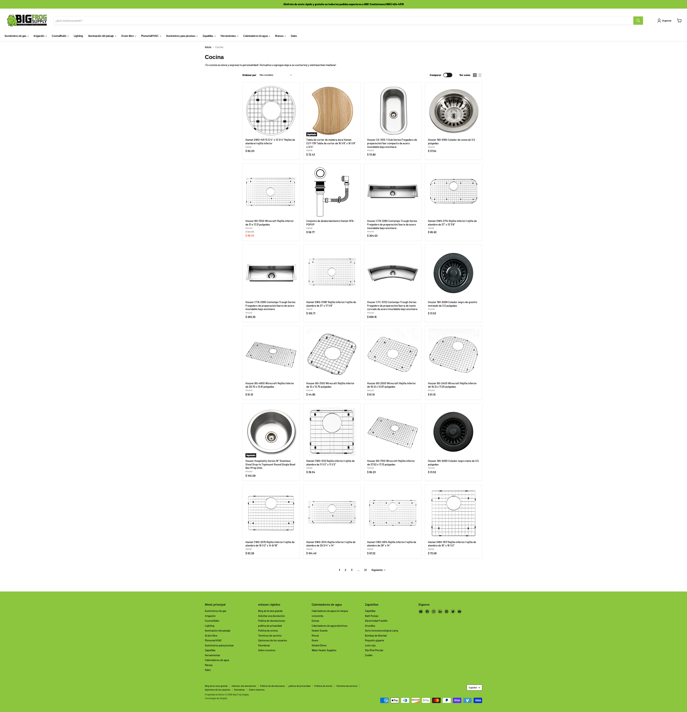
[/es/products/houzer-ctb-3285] (392, 192)
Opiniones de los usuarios (272, 640)
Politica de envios (268, 630)
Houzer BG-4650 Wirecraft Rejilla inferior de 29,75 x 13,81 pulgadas (269, 385)
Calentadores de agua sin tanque (330, 610)
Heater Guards (320, 630)
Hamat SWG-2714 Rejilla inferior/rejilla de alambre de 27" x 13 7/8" (452, 222)
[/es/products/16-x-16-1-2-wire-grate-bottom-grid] (453, 513)
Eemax (315, 620)
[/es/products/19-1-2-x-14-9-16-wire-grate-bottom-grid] (271, 513)
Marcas (279, 35)
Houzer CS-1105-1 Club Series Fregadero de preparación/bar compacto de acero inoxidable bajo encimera (392, 143)
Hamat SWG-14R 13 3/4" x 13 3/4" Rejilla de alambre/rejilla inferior (270, 141)
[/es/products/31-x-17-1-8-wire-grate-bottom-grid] (331, 273)
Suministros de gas (15, 35)
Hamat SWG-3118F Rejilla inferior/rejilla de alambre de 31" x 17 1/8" (331, 303)
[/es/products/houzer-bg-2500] (392, 354)
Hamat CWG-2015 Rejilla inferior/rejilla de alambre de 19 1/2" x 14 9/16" (269, 543)
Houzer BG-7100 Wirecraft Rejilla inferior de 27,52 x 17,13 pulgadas (391, 462)
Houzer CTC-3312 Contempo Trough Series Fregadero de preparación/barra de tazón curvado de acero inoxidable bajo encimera (392, 305)
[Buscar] (638, 20)
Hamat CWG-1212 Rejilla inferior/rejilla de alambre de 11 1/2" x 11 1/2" (330, 462)
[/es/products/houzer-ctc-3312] (392, 273)
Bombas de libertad (376, 635)
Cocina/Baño (59, 35)
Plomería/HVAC (150, 35)
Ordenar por (249, 75)
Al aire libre (127, 35)
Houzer (370, 150)
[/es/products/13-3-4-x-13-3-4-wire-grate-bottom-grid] (271, 110)
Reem (315, 640)
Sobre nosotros (266, 650)
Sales (294, 35)
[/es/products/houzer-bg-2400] (453, 354)
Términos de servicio (270, 635)
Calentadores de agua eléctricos (329, 625)
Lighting (78, 35)
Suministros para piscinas (181, 35)
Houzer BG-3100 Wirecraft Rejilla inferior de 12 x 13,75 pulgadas (330, 385)
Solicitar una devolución (271, 615)
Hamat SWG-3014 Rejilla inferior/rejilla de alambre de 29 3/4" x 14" (330, 543)
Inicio (208, 47)
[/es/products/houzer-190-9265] (453, 431)
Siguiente (377, 569)
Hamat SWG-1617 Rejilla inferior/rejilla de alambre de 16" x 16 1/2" (452, 543)
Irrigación (39, 35)
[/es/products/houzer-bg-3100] (331, 354)
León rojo (370, 645)
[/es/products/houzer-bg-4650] (271, 354)
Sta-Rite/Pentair (374, 650)
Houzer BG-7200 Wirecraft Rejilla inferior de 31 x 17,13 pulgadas (269, 222)
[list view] (479, 75)
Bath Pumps (371, 615)
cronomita (317, 615)
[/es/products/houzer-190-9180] (453, 110)
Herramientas (228, 35)
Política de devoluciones (271, 620)
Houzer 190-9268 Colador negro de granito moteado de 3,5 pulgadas (452, 303)
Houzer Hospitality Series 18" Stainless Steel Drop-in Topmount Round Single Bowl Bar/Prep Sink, (270, 464)
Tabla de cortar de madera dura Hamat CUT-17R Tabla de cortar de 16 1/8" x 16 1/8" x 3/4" (331, 143)
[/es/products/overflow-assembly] (331, 192)
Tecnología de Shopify (216, 698)
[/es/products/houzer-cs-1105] (392, 110)
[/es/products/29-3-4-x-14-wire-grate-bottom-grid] (331, 513)
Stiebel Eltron (319, 645)
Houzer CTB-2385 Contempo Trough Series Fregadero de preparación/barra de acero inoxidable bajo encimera (270, 305)
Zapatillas (208, 35)
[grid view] (474, 75)
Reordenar (264, 645)
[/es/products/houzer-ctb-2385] (271, 273)
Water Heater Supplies (324, 650)
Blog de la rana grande (270, 610)
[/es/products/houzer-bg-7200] (271, 192)
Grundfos (370, 625)
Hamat (248, 147)
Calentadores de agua (255, 35)
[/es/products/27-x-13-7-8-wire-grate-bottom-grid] (453, 192)
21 (365, 569)
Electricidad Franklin (376, 620)
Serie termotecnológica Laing (381, 630)
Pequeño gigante (374, 640)
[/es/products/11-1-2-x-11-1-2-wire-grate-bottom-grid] (331, 431)
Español (473, 687)
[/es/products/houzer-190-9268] (453, 273)
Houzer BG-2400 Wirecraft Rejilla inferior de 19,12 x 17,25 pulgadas (452, 385)
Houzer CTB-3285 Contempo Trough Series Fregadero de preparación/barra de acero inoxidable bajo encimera (392, 224)
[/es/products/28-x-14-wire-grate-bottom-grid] (392, 513)
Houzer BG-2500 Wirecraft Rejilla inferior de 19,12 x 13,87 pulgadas (391, 385)
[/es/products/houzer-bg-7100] (392, 431)
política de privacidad (270, 625)
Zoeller (369, 655)
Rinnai (315, 635)
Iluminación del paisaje (101, 35)
